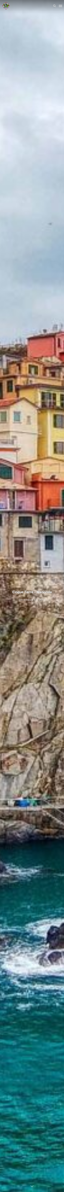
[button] (60, 5)
